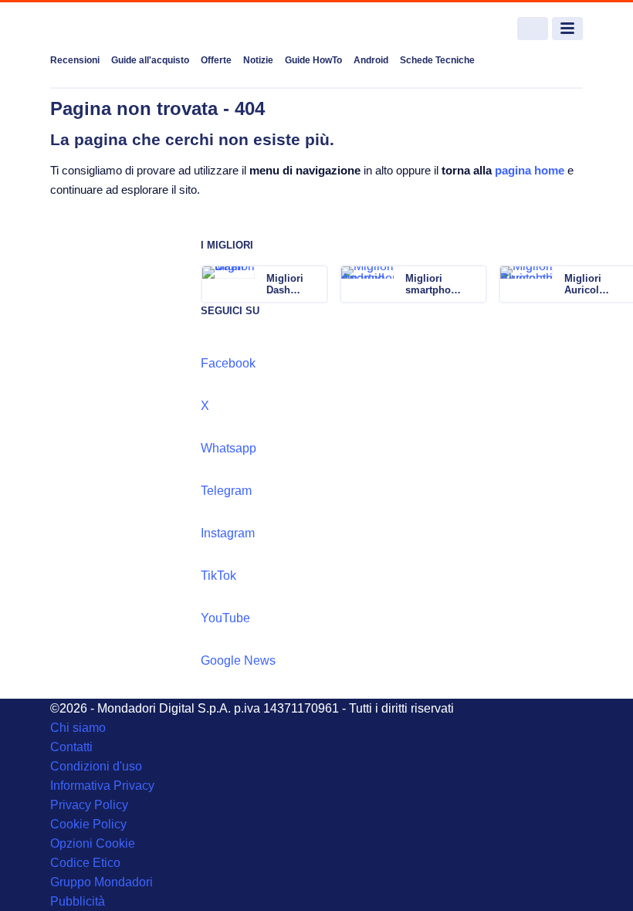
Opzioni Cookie (92, 843)
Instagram (228, 533)
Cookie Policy (88, 824)
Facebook (228, 363)
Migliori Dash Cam (284, 284)
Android (371, 60)
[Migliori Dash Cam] (315, 284)
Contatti (71, 747)
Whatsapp (228, 448)
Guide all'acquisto (150, 60)
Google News (238, 660)
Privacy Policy (89, 804)
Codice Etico (85, 862)
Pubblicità (77, 901)
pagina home (529, 170)
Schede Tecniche (437, 60)
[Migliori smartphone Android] (474, 284)
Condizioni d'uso (96, 766)
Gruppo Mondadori (101, 882)
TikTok (218, 575)
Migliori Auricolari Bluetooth (587, 284)
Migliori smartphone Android (433, 284)
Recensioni (75, 60)
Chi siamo (78, 727)
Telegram (226, 490)
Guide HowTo (313, 60)
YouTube (225, 618)
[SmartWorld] (108, 29)
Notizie (258, 60)
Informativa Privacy (102, 785)
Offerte (216, 60)
